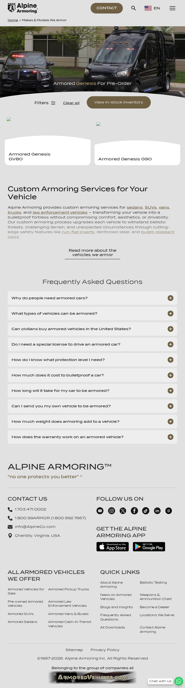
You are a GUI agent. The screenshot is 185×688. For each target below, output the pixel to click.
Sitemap (74, 650)
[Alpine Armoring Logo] (23, 8)
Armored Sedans (22, 622)
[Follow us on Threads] (168, 513)
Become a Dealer (154, 607)
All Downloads (112, 627)
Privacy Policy (105, 650)
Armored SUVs (20, 614)
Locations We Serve (157, 615)
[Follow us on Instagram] (111, 513)
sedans (135, 207)
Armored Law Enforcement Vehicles (67, 604)
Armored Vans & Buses (68, 614)
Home (13, 20)
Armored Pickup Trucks (68, 589)
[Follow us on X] (122, 513)
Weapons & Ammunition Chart (156, 597)
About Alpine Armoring (111, 585)
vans (164, 207)
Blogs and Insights (116, 607)
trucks (14, 212)
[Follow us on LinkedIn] (157, 513)
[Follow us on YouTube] (100, 513)
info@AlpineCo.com (35, 527)
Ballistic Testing (153, 582)
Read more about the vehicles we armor (92, 252)
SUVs (151, 207)
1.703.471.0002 (30, 509)
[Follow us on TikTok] (145, 513)
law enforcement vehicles (60, 212)
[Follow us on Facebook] (134, 513)
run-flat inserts (78, 232)
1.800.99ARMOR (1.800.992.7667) (50, 518)
